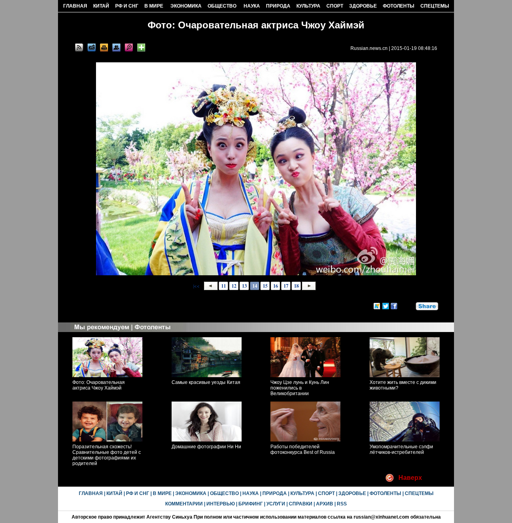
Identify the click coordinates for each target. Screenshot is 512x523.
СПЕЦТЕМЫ (434, 6)
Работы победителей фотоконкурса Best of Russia (302, 449)
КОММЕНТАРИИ (184, 504)
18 (296, 285)
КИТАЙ (101, 6)
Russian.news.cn (369, 48)
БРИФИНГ (250, 504)
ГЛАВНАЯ (75, 6)
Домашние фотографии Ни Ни (206, 446)
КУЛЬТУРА (308, 6)
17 (286, 285)
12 (234, 285)
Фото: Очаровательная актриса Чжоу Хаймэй (98, 385)
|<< (196, 285)
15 (265, 285)
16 (275, 285)
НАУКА (252, 6)
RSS (342, 504)
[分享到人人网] (410, 305)
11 (223, 285)
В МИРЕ (153, 6)
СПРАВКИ (300, 504)
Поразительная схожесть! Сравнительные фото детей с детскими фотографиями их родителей (106, 455)
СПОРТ (334, 6)
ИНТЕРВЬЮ (220, 504)
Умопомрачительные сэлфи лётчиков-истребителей (401, 449)
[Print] (104, 48)
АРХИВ (324, 504)
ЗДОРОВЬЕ (363, 6)
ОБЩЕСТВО (222, 6)
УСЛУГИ (275, 504)
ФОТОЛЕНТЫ (398, 6)
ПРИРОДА (278, 6)
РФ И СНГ (126, 6)
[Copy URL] (116, 48)
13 (244, 285)
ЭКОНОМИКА (186, 6)
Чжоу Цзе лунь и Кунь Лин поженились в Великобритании (299, 388)
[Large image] (129, 48)
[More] (141, 48)
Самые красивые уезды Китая (206, 382)
